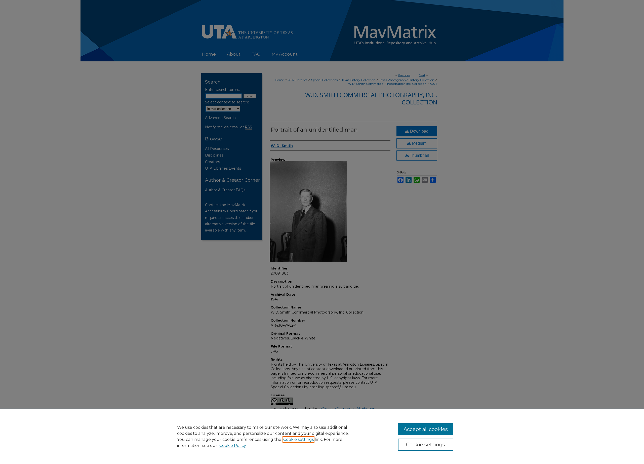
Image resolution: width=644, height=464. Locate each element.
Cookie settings (298, 439)
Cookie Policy (232, 445)
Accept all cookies (426, 429)
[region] (322, 436)
